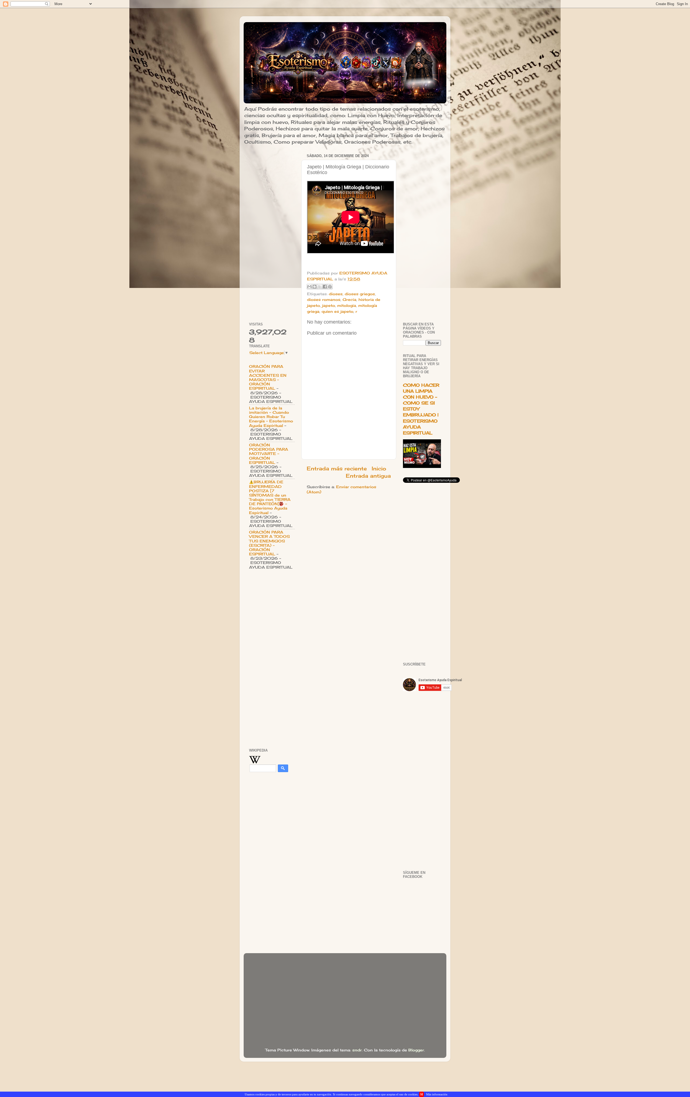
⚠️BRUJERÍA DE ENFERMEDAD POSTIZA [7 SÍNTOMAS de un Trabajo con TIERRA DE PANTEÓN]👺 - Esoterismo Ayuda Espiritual (270, 497)
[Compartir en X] (319, 286)
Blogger (416, 1050)
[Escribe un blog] (314, 286)
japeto (328, 305)
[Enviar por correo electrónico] (309, 286)
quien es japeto (337, 311)
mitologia (346, 305)
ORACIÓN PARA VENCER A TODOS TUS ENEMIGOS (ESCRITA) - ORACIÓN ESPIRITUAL (269, 543)
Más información (436, 1094)
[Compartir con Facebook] (324, 286)
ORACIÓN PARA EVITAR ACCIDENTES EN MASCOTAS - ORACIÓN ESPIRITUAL (268, 377)
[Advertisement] (272, 233)
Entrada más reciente (337, 468)
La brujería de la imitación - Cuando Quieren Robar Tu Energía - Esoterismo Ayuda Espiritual (271, 417)
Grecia (349, 299)
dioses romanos (323, 299)
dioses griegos (360, 294)
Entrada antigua (368, 476)
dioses (336, 294)
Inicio (379, 468)
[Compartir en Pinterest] (330, 286)
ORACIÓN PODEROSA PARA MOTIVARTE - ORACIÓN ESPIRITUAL (268, 454)
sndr (357, 1050)
